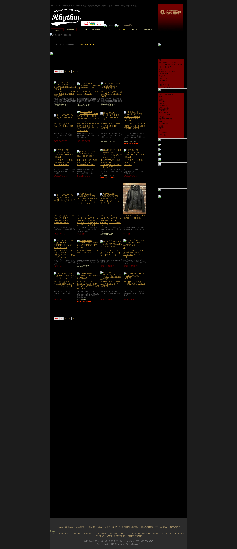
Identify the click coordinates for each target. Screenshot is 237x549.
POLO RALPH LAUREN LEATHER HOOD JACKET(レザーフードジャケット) (88, 127)
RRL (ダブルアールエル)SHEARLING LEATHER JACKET (87, 162)
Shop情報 (80, 527)
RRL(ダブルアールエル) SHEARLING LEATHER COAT (113, 94)
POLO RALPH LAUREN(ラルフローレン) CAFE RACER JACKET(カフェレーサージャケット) (111, 220)
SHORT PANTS (165, 119)
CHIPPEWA (164, 78)
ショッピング (110, 527)
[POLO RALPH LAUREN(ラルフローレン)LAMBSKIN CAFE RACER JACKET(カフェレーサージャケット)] (88, 203)
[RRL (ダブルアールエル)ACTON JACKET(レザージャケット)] (111, 246)
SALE (161, 137)
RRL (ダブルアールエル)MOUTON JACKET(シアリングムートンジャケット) (110, 163)
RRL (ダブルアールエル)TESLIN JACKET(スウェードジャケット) (64, 284)
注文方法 (91, 527)
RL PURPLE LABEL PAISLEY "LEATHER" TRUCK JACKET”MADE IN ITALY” (88, 285)
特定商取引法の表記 (128, 527)
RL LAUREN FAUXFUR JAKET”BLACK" (88, 93)
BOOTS (162, 122)
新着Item (69, 527)
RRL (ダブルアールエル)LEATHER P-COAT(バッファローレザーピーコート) (64, 219)
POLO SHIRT (164, 115)
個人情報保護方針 (149, 527)
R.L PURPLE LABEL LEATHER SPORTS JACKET (133, 162)
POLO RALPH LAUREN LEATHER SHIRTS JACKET (111, 126)
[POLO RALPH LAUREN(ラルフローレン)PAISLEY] (88, 278)
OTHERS (163, 135)
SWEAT (162, 103)
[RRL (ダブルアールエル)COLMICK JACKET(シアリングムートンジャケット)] (65, 248)
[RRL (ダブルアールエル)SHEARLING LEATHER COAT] (112, 88)
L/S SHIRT (163, 106)
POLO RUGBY (165, 67)
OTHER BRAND (166, 87)
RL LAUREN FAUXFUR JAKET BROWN (88, 251)
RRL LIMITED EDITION (169, 63)
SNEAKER (163, 124)
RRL (161, 60)
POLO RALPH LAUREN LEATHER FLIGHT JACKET (111, 284)
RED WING (164, 74)
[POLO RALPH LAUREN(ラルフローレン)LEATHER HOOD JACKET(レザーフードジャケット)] (88, 121)
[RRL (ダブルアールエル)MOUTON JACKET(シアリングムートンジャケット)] (111, 157)
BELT (161, 128)
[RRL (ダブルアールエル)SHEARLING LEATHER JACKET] (88, 156)
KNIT (161, 99)
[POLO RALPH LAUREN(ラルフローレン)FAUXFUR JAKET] (88, 88)
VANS (161, 83)
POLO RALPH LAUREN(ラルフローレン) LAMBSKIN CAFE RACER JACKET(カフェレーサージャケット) (88, 220)
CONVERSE (164, 85)
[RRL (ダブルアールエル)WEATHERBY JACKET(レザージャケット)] (134, 248)
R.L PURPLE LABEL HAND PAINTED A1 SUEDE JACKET (63, 162)
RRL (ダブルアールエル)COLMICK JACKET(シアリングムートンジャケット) (64, 253)
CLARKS (163, 81)
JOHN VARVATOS (167, 72)
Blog (100, 527)
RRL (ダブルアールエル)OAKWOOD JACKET (134, 283)
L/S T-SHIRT (164, 108)
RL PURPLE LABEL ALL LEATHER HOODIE (134, 217)
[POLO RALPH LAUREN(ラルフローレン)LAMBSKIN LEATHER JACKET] (65, 89)
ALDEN (162, 76)
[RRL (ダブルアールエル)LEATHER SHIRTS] (65, 117)
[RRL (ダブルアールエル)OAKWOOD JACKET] (135, 278)
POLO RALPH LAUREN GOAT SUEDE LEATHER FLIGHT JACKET (135, 126)
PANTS (162, 117)
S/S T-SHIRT (164, 112)
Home (60, 527)
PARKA (162, 101)
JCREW (162, 69)
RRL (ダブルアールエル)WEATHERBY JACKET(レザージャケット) (133, 253)
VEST (161, 126)
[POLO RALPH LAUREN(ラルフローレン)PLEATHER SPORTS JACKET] (135, 157)
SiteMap (163, 527)
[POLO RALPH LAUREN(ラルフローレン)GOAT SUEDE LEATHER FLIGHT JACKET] (135, 121)
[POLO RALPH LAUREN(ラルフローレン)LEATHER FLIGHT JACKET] (111, 279)
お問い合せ (175, 527)
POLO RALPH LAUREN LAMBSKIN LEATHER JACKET (64, 94)
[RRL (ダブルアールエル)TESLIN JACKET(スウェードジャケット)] (65, 278)
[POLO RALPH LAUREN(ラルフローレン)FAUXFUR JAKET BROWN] (88, 247)
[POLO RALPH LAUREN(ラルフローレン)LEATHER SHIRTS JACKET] (111, 120)
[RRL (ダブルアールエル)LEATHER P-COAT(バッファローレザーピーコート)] (65, 202)
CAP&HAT (163, 133)
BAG (161, 131)
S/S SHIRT (163, 110)
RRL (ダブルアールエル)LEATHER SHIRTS (64, 125)
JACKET (162, 97)
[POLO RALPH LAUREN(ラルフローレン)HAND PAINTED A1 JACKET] (65, 157)
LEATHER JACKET (167, 94)
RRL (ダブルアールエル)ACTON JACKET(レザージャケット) (110, 252)
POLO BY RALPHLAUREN (170, 65)
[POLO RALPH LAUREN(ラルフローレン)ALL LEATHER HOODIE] (134, 214)
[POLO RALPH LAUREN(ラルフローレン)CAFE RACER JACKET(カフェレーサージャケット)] (111, 203)
